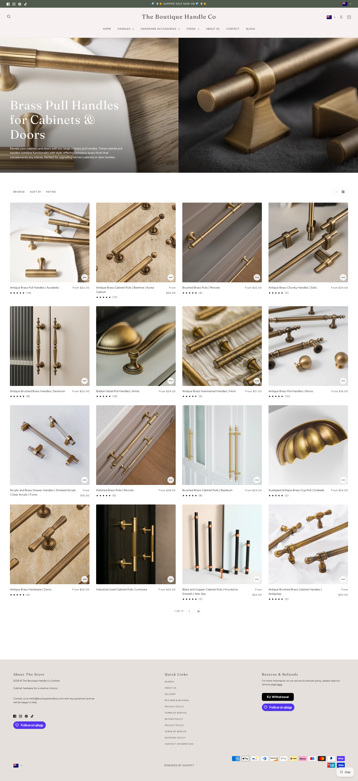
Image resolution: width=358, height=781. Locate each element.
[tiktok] (25, 4)
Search (169, 681)
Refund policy (174, 719)
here (279, 684)
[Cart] (349, 17)
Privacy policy (174, 725)
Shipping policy (175, 737)
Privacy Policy (174, 706)
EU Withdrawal (278, 697)
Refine (51, 191)
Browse (19, 191)
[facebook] (8, 4)
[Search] (9, 16)
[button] (335, 192)
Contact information (179, 744)
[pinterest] (20, 4)
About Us (171, 688)
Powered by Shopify (179, 765)
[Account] (341, 17)
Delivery (170, 694)
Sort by (35, 191)
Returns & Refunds (177, 700)
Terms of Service (176, 712)
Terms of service (176, 731)
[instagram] (14, 4)
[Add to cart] (84, 277)
